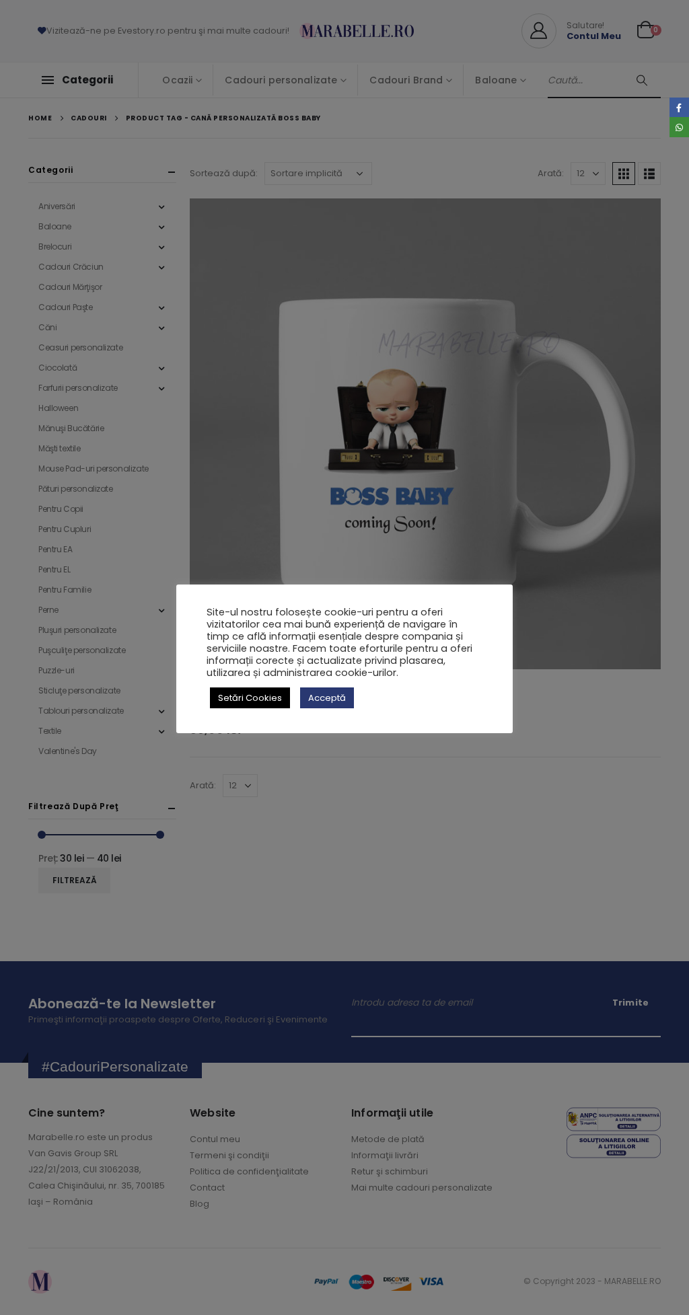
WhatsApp (679, 127)
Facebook (679, 107)
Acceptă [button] (327, 697)
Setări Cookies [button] (250, 697)
